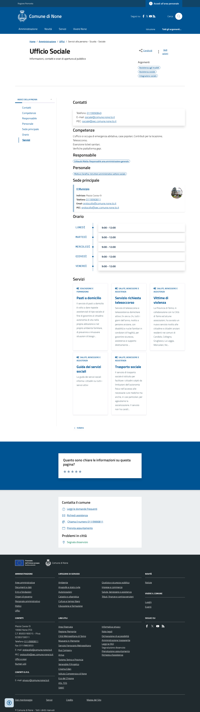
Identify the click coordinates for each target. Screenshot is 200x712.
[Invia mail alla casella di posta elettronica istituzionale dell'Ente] (37, 649)
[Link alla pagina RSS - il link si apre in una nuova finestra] (154, 16)
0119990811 (93, 199)
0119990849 (94, 113)
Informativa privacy (111, 626)
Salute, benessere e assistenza (117, 592)
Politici (18, 606)
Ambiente (63, 582)
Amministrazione (28, 29)
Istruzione (150, 29)
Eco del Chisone (66, 678)
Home (32, 41)
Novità (48, 29)
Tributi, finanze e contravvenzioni (118, 596)
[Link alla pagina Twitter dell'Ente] (152, 626)
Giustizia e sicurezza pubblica (115, 582)
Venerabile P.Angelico (68, 664)
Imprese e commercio (112, 587)
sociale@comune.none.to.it (100, 117)
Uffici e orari (21, 659)
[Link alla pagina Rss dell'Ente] (163, 626)
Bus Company (65, 650)
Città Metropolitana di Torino (72, 636)
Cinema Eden (64, 669)
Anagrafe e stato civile (69, 587)
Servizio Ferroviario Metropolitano (74, 645)
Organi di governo (23, 596)
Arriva (61, 655)
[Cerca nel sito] (177, 16)
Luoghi (148, 602)
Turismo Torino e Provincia (70, 659)
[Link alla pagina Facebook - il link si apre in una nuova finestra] (143, 16)
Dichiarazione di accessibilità (115, 636)
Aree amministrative (25, 582)
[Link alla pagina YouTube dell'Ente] (157, 626)
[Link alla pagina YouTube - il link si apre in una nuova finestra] (150, 16)
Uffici (62, 41)
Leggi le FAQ (108, 644)
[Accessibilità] (9, 702)
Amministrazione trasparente (116, 640)
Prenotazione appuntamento (116, 651)
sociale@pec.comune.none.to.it (99, 121)
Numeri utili (20, 664)
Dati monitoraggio (23, 700)
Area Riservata (65, 626)
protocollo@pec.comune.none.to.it (100, 207)
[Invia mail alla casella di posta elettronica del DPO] (36, 680)
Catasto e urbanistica (68, 596)
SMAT (61, 687)
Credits (69, 700)
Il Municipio (82, 189)
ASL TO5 (62, 683)
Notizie (148, 582)
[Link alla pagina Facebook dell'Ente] (147, 626)
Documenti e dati (23, 587)
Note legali (107, 631)
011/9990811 (31, 641)
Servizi (62, 29)
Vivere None (80, 29)
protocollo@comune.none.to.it (99, 203)
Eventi (148, 607)
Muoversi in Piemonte (69, 641)
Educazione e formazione (70, 606)
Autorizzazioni (65, 592)
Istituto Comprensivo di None (72, 673)
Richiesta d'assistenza (112, 655)
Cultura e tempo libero (69, 601)
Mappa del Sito (94, 700)
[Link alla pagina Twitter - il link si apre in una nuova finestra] (147, 16)
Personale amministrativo (27, 601)
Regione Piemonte (25, 3)
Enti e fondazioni (23, 592)
